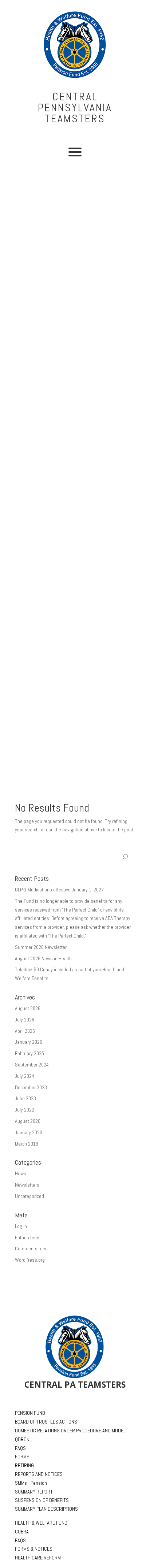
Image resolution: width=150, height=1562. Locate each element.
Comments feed (31, 1248)
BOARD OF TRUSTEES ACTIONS (46, 1421)
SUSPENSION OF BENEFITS (42, 1500)
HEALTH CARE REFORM (38, 1557)
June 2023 (25, 1098)
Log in (21, 1226)
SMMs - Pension (31, 1483)
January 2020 (28, 1132)
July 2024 (24, 1076)
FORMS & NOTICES (33, 1549)
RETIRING (24, 1465)
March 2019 (26, 1143)
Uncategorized (29, 1196)
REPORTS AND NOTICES (39, 1474)
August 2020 (27, 1121)
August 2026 (27, 1008)
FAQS (20, 1448)
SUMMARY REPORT (34, 1491)
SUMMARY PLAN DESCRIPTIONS (46, 1509)
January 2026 (28, 1042)
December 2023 (31, 1087)
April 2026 (25, 1031)
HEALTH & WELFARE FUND (41, 1523)
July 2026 (24, 1019)
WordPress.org (30, 1260)
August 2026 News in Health (43, 958)
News (20, 1173)
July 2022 (24, 1109)
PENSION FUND (30, 1413)
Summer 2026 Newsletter (41, 947)
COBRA (22, 1531)
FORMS (22, 1456)
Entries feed (27, 1237)
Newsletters (27, 1184)
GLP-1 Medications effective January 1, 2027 (59, 889)
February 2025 (29, 1053)
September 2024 (32, 1064)
